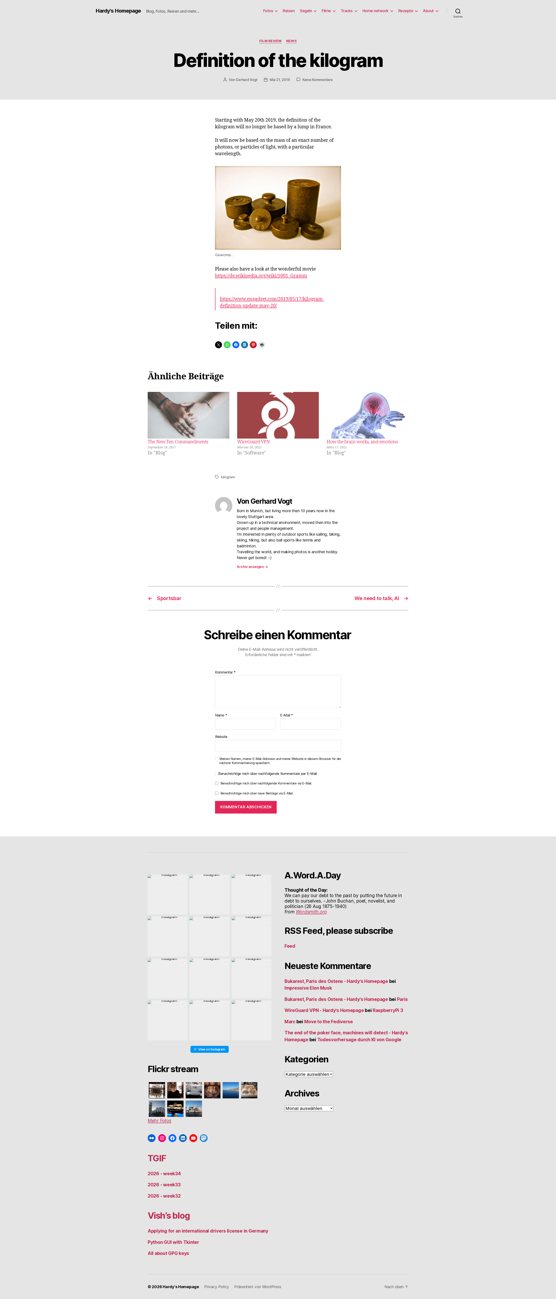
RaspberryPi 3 (388, 1010)
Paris (402, 999)
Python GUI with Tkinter (173, 1242)
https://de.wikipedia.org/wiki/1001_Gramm (261, 276)
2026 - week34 (164, 1173)
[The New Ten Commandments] (188, 415)
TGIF (157, 1158)
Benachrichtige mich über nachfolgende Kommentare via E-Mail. (266, 783)
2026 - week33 (164, 1184)
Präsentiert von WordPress (257, 1286)
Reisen (289, 10)
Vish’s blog (169, 1215)
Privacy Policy (216, 1286)
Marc (290, 1021)
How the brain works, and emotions (362, 442)
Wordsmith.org (311, 911)
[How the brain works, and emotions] (367, 415)
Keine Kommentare (318, 80)
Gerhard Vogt (246, 80)
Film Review (270, 41)
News (291, 41)
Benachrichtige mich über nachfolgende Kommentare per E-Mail (267, 774)
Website (221, 737)
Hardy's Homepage (118, 10)
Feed (290, 946)
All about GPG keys (168, 1253)
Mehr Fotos (159, 1120)
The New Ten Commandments (178, 442)
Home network (375, 10)
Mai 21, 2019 (280, 80)
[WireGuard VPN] (278, 415)
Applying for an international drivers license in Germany (208, 1231)
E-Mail (286, 715)
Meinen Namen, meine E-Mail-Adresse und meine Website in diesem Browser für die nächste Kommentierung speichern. (280, 761)
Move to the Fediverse (328, 1021)
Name (221, 715)
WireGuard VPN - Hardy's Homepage (324, 1010)
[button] (167, 894)
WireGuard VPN (253, 442)
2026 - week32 (164, 1196)
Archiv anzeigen (252, 566)
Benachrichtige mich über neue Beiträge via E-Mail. (256, 793)
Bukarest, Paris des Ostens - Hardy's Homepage (336, 981)
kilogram (228, 477)
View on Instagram (211, 1049)
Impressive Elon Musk (309, 988)
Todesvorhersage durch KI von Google (359, 1039)
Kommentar (225, 672)
